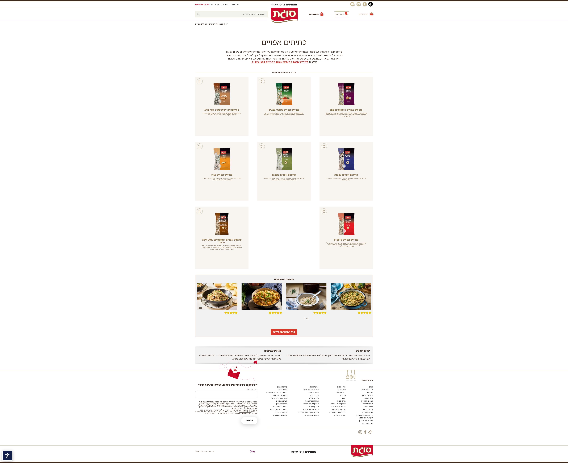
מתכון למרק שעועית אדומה (308, 412)
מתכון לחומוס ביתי (280, 406)
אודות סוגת (235, 4)
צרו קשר (213, 4)
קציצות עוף (368, 406)
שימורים (314, 14)
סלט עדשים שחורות (279, 398)
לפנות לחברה (209, 413)
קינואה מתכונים (281, 412)
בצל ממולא (314, 395)
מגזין (371, 387)
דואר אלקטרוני (251, 389)
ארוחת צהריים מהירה (337, 406)
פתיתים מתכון (313, 392)
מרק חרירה (341, 389)
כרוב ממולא (341, 392)
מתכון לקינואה (313, 406)
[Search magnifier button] (198, 14)
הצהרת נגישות (367, 389)
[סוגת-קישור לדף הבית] (284, 15)
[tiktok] (370, 432)
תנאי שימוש (368, 398)
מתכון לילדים (367, 423)
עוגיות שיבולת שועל (311, 389)
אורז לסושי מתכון (312, 401)
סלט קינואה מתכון (338, 409)
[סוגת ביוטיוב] (353, 4)
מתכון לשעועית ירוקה (278, 409)
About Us (220, 4)
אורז (344, 398)
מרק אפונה (341, 387)
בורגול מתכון (282, 387)
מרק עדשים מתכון (366, 420)
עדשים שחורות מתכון (364, 415)
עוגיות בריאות (367, 409)
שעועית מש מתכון (366, 418)
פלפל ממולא (314, 387)
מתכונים (363, 14)
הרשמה (249, 420)
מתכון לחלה (314, 398)
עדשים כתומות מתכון (337, 412)
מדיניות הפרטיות (223, 403)
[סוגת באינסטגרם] (359, 4)
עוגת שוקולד (368, 403)
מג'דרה (343, 395)
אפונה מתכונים (340, 415)
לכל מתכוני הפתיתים (284, 332)
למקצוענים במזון (200, 4)
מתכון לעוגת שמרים (311, 403)
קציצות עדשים (281, 401)
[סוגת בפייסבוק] (365, 4)
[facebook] (365, 432)
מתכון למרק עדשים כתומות (276, 392)
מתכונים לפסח (367, 401)
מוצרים (339, 14)
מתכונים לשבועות (280, 415)
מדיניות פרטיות (367, 395)
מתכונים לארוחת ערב (279, 395)
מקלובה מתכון (281, 403)
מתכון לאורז (282, 389)
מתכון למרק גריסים (338, 403)
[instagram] (360, 432)
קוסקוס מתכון (367, 412)
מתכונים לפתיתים (312, 415)
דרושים (227, 4)
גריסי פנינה (341, 401)
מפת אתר (369, 392)
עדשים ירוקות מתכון (311, 409)
